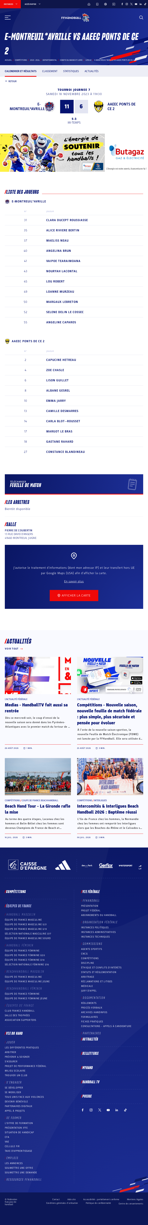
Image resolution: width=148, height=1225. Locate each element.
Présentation (89, 906)
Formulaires (89, 1017)
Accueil (8, 60)
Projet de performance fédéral (25, 1066)
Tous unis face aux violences (24, 1097)
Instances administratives (98, 932)
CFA (7, 1137)
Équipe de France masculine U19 (26, 929)
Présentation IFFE (16, 1127)
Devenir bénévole (16, 1101)
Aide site (71, 1199)
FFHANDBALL (91, 900)
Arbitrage (87, 977)
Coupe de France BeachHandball (40, 800)
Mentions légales (135, 1199)
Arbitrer (10, 1052)
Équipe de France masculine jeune (27, 981)
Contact (56, 1199)
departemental (50, 60)
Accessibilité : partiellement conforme (101, 1199)
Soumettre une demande (21, 1172)
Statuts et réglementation (98, 972)
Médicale (87, 986)
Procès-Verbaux (91, 1007)
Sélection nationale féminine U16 (27, 964)
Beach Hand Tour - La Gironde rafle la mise (37, 809)
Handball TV (91, 1082)
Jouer (11, 1042)
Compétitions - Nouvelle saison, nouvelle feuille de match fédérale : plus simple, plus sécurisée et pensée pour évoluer (109, 714)
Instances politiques (95, 927)
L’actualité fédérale (16, 699)
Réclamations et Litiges (97, 981)
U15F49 (88, 60)
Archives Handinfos (94, 1012)
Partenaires (92, 1033)
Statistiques (71, 71)
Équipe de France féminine (22, 950)
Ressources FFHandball (24, 1179)
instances (8, 4)
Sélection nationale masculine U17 (28, 933)
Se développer (14, 1087)
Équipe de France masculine (23, 919)
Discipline (87, 963)
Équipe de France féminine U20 (25, 955)
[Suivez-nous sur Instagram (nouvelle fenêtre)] (127, 4)
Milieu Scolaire (15, 1070)
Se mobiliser (13, 1092)
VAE (7, 1141)
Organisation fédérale (100, 922)
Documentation (94, 997)
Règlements (89, 1003)
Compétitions (21, 60)
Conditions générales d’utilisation (62, 1203)
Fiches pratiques (92, 1021)
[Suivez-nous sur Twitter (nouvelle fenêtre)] (131, 4)
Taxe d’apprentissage (18, 1151)
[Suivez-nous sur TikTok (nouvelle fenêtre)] (145, 4)
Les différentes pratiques (22, 1047)
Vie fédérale (91, 892)
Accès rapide (30, 4)
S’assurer (11, 1061)
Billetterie (90, 1054)
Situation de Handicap (19, 1132)
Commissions (93, 943)
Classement (49, 71)
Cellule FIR (12, 1146)
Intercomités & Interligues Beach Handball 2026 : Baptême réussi (108, 809)
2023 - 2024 (35, 60)
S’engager (14, 1082)
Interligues (100, 800)
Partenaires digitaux (18, 1106)
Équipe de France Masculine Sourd (28, 938)
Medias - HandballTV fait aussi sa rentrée (36, 708)
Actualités (91, 71)
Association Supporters (20, 1020)
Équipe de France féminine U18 (25, 960)
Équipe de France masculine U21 (26, 924)
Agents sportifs (91, 949)
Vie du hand (14, 1033)
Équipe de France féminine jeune (26, 998)
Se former (14, 1118)
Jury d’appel (89, 990)
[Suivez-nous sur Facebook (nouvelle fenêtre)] (122, 4)
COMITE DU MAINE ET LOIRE (71, 60)
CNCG (84, 953)
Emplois (12, 1158)
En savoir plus (74, 581)
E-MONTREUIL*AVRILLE (27, 106)
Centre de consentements (131, 1203)
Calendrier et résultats (20, 71)
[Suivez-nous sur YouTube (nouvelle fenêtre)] (136, 4)
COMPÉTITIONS (90, 958)
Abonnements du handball (99, 915)
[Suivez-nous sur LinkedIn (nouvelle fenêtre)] (141, 4)
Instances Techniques (95, 936)
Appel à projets (15, 1111)
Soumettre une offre (19, 1168)
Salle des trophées (17, 1015)
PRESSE (87, 1096)
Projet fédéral (91, 910)
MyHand (87, 1068)
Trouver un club (16, 1075)
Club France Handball (20, 1010)
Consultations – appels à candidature (106, 1026)
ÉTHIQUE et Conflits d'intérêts (101, 967)
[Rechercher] (141, 17)
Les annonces (14, 1163)
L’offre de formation (19, 1123)
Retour (12, 81)
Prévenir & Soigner (17, 1057)
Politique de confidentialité (98, 1203)
